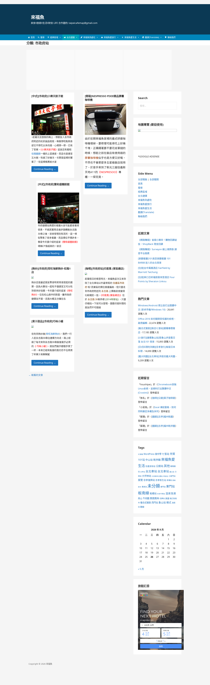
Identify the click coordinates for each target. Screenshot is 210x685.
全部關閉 (154, 179)
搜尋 (42, 37)
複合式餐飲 (145, 502)
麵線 (142, 506)
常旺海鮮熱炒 (53, 333)
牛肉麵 (146, 498)
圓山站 (172, 472)
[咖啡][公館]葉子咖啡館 (163, 398)
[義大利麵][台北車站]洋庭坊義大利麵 (156, 356)
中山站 (149, 459)
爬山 (140, 498)
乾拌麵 (157, 459)
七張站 (165, 454)
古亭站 (142, 472)
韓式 (168, 502)
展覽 (140, 480)
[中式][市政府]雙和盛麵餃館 (54, 184)
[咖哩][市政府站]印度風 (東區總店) (104, 268)
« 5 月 (141, 569)
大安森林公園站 (157, 476)
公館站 (159, 466)
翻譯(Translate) (152, 37)
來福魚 (37, 17)
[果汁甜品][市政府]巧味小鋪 (47, 321)
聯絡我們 (172, 37)
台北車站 (151, 471)
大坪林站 (146, 475)
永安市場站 (161, 494)
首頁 (33, 37)
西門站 (155, 502)
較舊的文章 (36, 375)
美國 (167, 498)
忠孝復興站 (149, 480)
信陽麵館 (36, 153)
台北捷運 (71, 37)
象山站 (162, 502)
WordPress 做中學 (152, 454)
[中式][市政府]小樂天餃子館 (47, 96)
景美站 (144, 487)
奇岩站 (165, 476)
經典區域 (54, 37)
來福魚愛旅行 (110, 37)
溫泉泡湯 (171, 493)
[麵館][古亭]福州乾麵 (162, 416)
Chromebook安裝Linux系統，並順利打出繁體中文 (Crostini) (157, 388)
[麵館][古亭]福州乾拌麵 (163, 425)
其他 (167, 466)
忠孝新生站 (160, 480)
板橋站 (153, 493)
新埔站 (169, 480)
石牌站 (162, 498)
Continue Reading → (98, 185)
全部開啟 (142, 179)
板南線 (143, 492)
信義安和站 (150, 466)
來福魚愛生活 (130, 37)
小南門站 (172, 476)
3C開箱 (140, 454)
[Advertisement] (50, 70)
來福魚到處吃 (89, 37)
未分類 (153, 486)
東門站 (163, 487)
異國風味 (154, 498)
